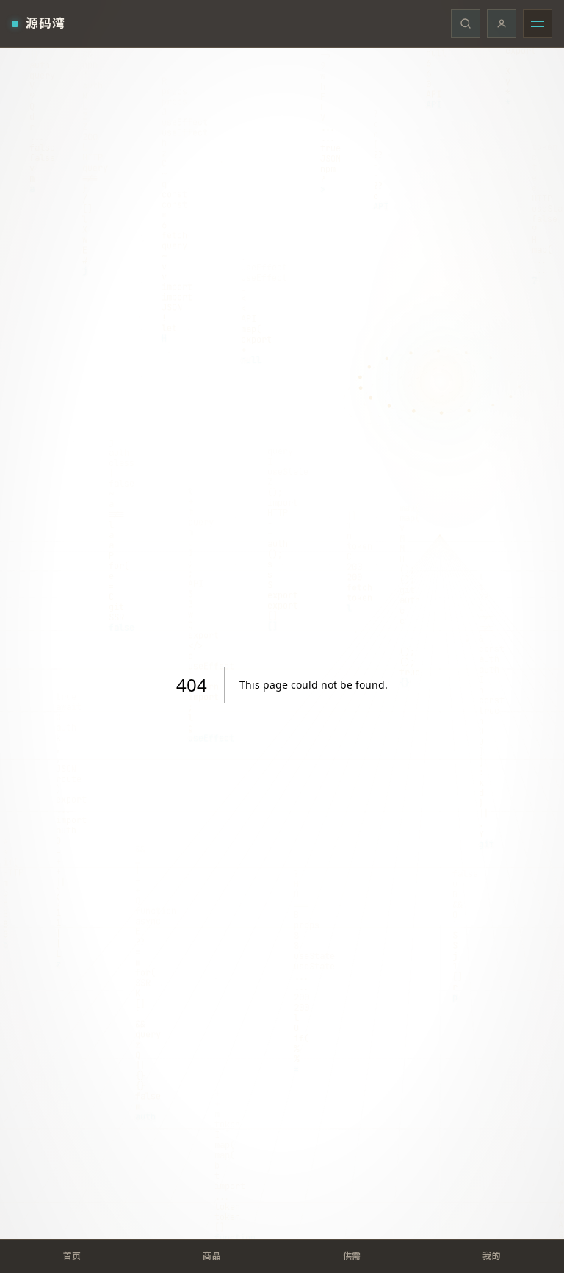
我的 (491, 1255)
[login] (501, 23)
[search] (465, 23)
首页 (72, 1255)
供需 (352, 1255)
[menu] (537, 23)
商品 (212, 1255)
